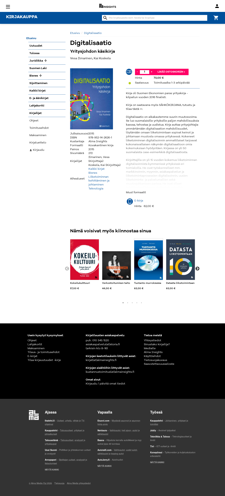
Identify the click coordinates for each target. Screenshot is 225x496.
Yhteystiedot (152, 340)
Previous (67, 268)
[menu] (8, 6)
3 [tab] (132, 302)
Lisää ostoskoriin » (171, 72)
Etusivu (75, 33)
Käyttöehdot (152, 356)
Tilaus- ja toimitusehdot (44, 352)
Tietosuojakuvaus (155, 360)
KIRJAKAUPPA (21, 17)
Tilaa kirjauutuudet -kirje (44, 360)
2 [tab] (127, 302)
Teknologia (95, 188)
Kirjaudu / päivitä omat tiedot (105, 383)
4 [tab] (136, 302)
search (105, 17)
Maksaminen (36, 348)
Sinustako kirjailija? (157, 344)
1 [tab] (123, 302)
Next (197, 268)
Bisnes (92, 173)
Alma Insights (153, 352)
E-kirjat (32, 356)
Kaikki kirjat (96, 169)
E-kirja (138, 200)
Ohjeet (32, 340)
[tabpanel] (85, 265)
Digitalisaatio (93, 33)
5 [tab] (141, 302)
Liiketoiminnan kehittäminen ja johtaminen (98, 181)
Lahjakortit (35, 344)
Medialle (150, 348)
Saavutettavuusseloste (159, 364)
